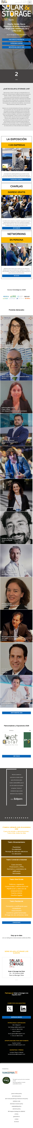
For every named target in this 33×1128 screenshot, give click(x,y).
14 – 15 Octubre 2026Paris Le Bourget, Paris (16, 973)
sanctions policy (16, 1108)
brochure (16, 1121)
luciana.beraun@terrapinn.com (16, 1054)
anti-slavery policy (16, 1096)
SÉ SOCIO (16, 275)
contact (16, 1119)
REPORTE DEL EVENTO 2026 (16, 47)
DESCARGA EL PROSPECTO (16, 39)
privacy (16, 1114)
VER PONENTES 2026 (16, 712)
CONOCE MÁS (16, 922)
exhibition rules (16, 1101)
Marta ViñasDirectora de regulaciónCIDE (8, 507)
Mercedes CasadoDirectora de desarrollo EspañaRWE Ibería (10, 605)
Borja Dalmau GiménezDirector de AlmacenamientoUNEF (10, 442)
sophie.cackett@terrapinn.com (16, 1045)
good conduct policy (16, 1093)
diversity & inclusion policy (16, 1103)
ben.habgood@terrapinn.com (16, 1027)
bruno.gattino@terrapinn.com (16, 1033)
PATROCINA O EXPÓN (17, 43)
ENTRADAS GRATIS (16, 1017)
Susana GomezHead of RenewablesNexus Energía (8, 343)
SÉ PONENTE (16, 228)
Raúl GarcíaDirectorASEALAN (5, 671)
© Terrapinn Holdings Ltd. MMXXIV (16, 1111)
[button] (5, 818)
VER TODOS (16, 756)
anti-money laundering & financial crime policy (16, 1098)
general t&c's (16, 1116)
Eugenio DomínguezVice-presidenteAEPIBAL (7, 474)
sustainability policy (16, 1106)
